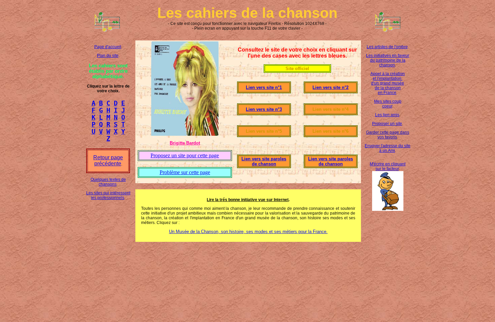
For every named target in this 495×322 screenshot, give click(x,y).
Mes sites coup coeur (387, 103)
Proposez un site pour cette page (185, 155)
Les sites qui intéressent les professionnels (108, 195)
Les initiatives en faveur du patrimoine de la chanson (387, 60)
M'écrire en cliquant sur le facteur (387, 166)
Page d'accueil (107, 46)
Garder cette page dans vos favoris (387, 134)
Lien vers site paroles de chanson (263, 161)
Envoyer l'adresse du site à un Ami (387, 148)
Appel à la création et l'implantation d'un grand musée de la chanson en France (387, 83)
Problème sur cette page (185, 172)
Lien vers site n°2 (330, 87)
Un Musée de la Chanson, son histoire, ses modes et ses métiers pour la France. (248, 231)
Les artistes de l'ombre (387, 46)
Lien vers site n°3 (264, 109)
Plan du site (108, 55)
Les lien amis (387, 114)
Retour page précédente (108, 160)
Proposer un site (387, 123)
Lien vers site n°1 (264, 87)
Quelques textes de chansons (108, 182)
